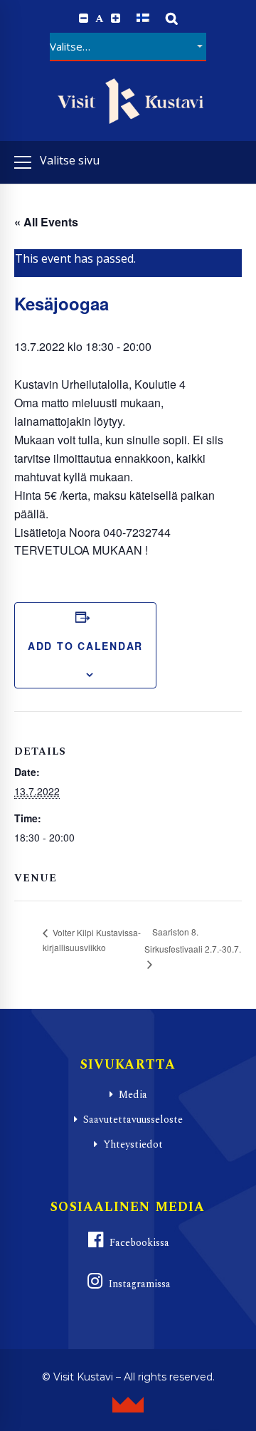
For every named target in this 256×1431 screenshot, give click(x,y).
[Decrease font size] (83, 18)
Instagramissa (140, 1284)
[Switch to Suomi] (143, 18)
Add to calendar (85, 646)
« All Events (46, 222)
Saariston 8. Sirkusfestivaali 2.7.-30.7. (192, 940)
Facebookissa (139, 1242)
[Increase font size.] (115, 18)
